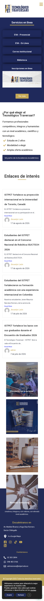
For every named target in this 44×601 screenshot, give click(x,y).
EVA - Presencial (22, 34)
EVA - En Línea (22, 43)
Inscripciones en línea (22, 68)
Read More (8, 216)
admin (13, 350)
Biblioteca (22, 60)
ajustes (33, 590)
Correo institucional (22, 51)
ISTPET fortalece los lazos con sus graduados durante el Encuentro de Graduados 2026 (21, 330)
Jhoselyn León (17, 219)
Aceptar (9, 595)
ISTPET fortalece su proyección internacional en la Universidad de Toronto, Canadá (21, 199)
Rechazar (21, 595)
